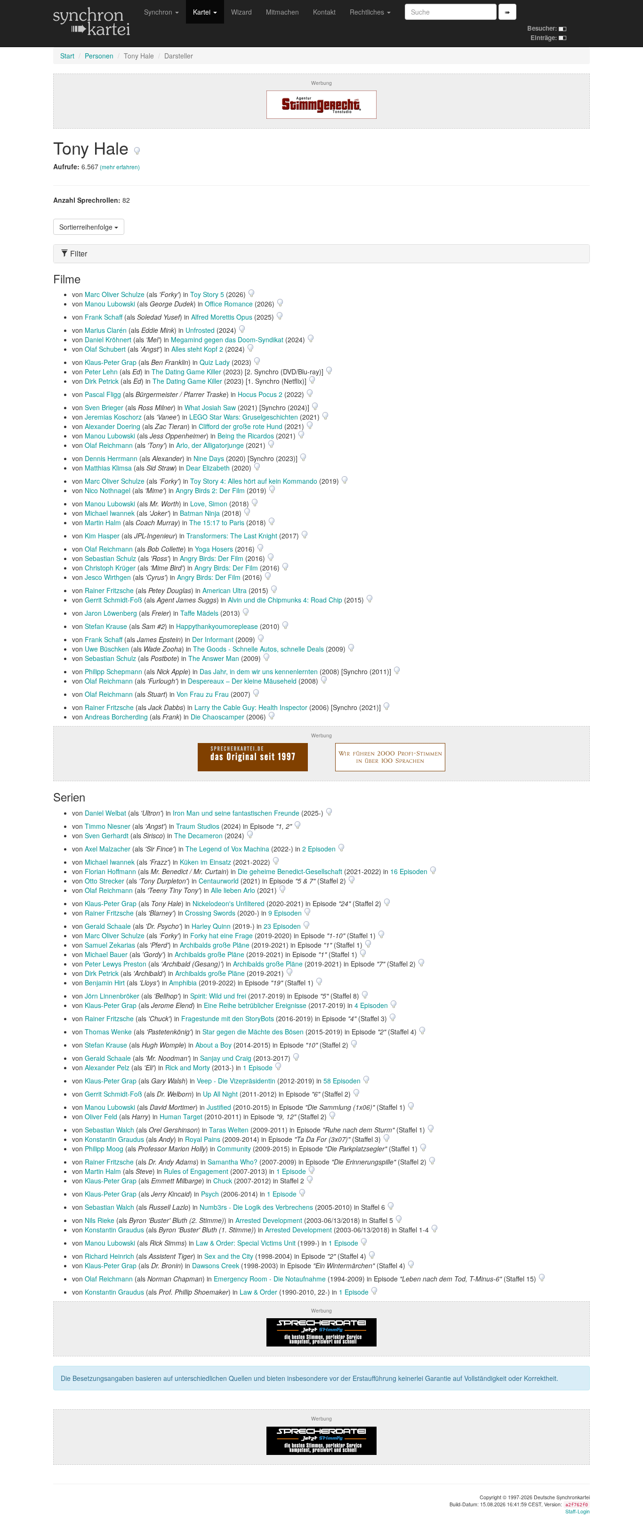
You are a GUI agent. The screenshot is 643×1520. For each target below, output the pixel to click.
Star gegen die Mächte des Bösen (253, 1031)
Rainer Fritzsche (109, 590)
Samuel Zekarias (110, 945)
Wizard (241, 12)
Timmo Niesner (107, 826)
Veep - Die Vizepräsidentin (236, 1080)
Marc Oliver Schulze (115, 294)
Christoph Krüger (110, 567)
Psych (210, 1193)
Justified (219, 1107)
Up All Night (220, 1094)
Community (234, 1148)
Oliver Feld (101, 1116)
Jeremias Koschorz (113, 416)
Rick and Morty (187, 1067)
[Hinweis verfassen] (137, 147)
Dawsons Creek (215, 1265)
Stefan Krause (106, 626)
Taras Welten (229, 1129)
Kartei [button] (202, 12)
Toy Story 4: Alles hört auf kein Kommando (253, 481)
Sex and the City (228, 1256)
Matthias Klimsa (108, 467)
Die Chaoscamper (217, 716)
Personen (99, 55)
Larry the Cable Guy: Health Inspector (250, 707)
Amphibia (183, 982)
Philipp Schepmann (113, 671)
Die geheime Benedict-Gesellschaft (290, 871)
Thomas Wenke (108, 1031)
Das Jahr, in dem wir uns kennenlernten (259, 671)
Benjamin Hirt (105, 982)
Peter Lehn (101, 371)
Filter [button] (77, 253)
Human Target (181, 1116)
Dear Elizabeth (208, 467)
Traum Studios (197, 826)
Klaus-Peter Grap (111, 362)
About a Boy (213, 1044)
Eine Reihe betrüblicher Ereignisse (255, 1005)
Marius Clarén (106, 330)
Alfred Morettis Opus (221, 317)
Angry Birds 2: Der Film (210, 490)
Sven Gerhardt (107, 835)
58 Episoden (342, 1080)
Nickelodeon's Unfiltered (229, 903)
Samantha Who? (232, 1161)
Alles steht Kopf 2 (197, 349)
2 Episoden (320, 848)
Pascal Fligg (103, 394)
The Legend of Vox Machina (227, 848)
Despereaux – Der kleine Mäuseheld (242, 681)
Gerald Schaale (108, 926)
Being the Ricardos (245, 435)
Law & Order (258, 1292)
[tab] (321, 254)
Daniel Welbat (105, 813)
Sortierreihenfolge (86, 226)
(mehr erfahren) (120, 167)
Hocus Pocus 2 (260, 394)
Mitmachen (282, 12)
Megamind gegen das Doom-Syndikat (227, 339)
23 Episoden (283, 926)
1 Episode (258, 1067)
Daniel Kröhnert (108, 339)
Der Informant (212, 639)
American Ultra (224, 590)
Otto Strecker (104, 880)
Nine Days (208, 458)
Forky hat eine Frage (221, 935)
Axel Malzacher (107, 848)
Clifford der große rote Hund (240, 426)
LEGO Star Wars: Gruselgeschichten (243, 416)
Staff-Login (577, 1511)
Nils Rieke (99, 1220)
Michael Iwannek (110, 513)
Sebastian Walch (109, 1129)
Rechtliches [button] (368, 12)
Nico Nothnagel (107, 490)
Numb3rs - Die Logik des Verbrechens (256, 1207)
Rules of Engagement (196, 1171)
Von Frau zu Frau (203, 694)
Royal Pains (202, 1139)
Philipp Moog (104, 1148)
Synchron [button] (159, 12)
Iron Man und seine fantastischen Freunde (236, 813)
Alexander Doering (112, 426)
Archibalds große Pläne (214, 945)
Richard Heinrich (109, 1256)
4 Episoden (372, 1005)
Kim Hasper (102, 535)
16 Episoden (409, 871)
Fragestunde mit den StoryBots (227, 1018)
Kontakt (324, 12)
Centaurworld (219, 880)
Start (67, 55)
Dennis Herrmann (111, 458)
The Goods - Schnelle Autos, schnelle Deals (258, 648)
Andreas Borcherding (116, 716)
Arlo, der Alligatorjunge (210, 445)
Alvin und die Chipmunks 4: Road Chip (285, 599)
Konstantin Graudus (114, 1139)
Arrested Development (268, 1220)
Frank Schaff (103, 317)
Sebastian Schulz (110, 558)
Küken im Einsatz (205, 862)
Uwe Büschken (107, 648)
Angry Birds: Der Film (211, 558)
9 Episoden (286, 912)
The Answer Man (213, 658)
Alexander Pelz (107, 1067)
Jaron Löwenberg (111, 613)
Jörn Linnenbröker (112, 995)
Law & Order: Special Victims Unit (246, 1242)
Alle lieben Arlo (233, 890)
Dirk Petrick (102, 381)
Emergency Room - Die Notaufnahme (270, 1278)
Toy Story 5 (207, 294)
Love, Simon (208, 503)
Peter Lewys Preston (115, 963)
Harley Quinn (211, 926)
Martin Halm (103, 522)
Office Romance (229, 303)
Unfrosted (200, 330)
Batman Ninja (200, 513)
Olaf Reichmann (109, 445)
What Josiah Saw (210, 407)
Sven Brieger (104, 407)
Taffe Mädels (199, 613)
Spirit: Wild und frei (218, 995)
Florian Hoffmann (110, 871)
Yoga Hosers (214, 548)
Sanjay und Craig (225, 1058)
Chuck (222, 1180)
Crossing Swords (210, 912)
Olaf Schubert (105, 349)
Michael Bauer (106, 954)
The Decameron (198, 835)
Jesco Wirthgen (108, 577)
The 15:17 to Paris (216, 522)
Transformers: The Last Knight (231, 535)
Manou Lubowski (110, 303)
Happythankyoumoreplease (217, 626)
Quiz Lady (215, 362)
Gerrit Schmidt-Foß (113, 599)
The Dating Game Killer (186, 371)
